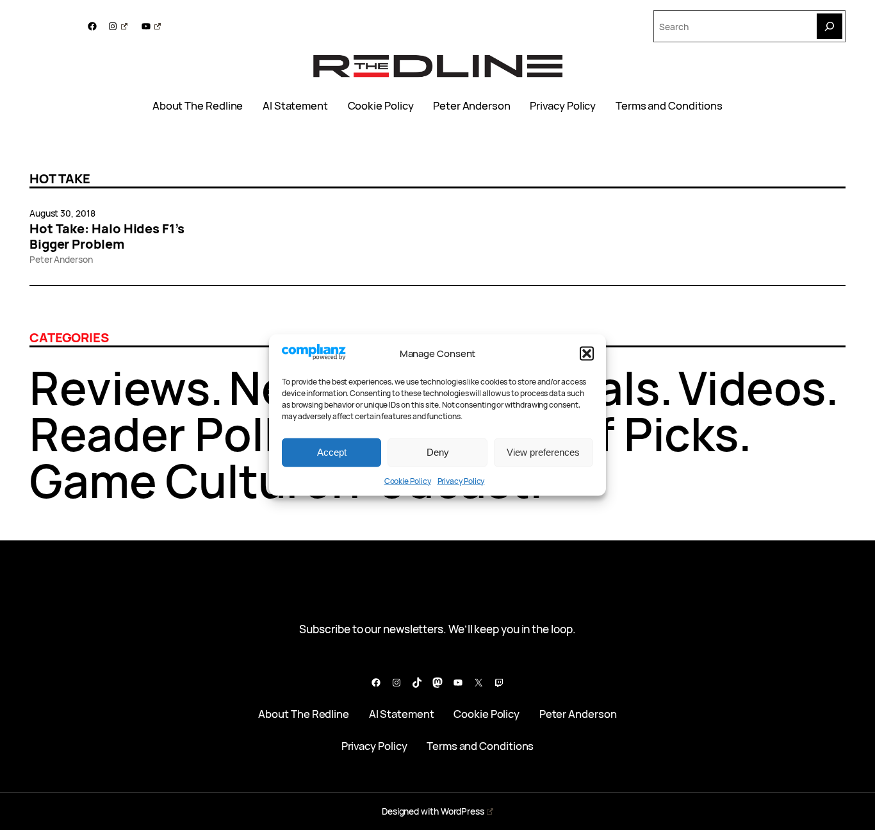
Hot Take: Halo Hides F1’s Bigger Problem (106, 236)
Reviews (119, 387)
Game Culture (180, 480)
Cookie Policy (407, 480)
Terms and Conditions (669, 105)
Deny (438, 452)
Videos (752, 387)
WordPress (462, 811)
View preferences (543, 452)
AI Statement (295, 105)
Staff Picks (622, 434)
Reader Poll (152, 434)
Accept (332, 452)
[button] (586, 353)
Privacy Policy (461, 480)
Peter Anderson (472, 105)
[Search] (829, 26)
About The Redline (197, 105)
